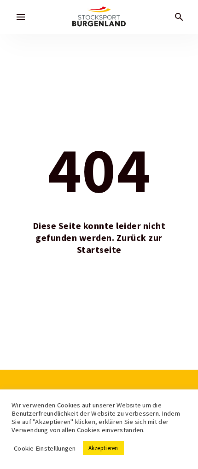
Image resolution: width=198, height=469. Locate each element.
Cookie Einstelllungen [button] (45, 448)
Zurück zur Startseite (120, 244)
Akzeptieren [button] (103, 448)
